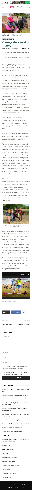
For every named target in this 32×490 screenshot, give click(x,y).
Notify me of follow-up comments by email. (16, 372)
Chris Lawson (6, 48)
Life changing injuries (16, 420)
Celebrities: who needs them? (20, 399)
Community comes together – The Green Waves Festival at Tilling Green (15, 440)
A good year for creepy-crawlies (24, 324)
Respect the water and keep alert (8, 324)
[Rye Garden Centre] (16, 2)
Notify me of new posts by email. (13, 374)
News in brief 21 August (8, 461)
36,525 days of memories (21, 395)
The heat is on (6, 469)
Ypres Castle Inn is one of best (10, 465)
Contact (24, 485)
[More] (24, 312)
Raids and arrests (7, 445)
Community (10, 39)
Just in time (5, 453)
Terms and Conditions (20, 483)
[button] (3, 7)
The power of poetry (7, 477)
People (4, 39)
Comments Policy (9, 483)
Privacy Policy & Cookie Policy (13, 485)
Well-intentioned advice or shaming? (19, 424)
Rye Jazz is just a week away (10, 457)
